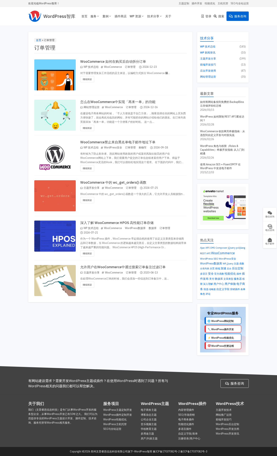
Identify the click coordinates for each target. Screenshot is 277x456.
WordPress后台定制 (227, 424)
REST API (205, 253)
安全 (211, 273)
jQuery (232, 247)
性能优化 (210, 3)
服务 (93, 16)
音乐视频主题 (149, 424)
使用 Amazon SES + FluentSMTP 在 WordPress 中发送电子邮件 (220, 166)
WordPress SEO (209, 258)
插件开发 (197, 3)
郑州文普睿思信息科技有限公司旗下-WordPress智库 (121, 451)
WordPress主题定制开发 (117, 410)
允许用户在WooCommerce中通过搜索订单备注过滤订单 (123, 267)
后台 (229, 268)
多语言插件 (184, 429)
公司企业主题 (149, 419)
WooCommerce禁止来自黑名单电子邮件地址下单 (117, 142)
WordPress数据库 (135, 228)
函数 (241, 263)
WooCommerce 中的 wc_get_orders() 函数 (113, 182)
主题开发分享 (91, 187)
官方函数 (219, 273)
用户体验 (230, 284)
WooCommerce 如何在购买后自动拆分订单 (113, 61)
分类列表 (204, 268)
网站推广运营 (224, 414)
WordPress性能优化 (115, 419)
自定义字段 (223, 289)
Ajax (202, 247)
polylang (240, 247)
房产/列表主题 (149, 438)
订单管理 (130, 67)
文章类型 (228, 278)
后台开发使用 (208, 70)
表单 (242, 289)
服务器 (238, 278)
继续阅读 (87, 79)
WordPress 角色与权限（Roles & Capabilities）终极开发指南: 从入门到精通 (222, 149)
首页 (84, 16)
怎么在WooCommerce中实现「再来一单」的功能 (117, 102)
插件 (238, 273)
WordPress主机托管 (115, 424)
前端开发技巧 (208, 64)
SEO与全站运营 (240, 3)
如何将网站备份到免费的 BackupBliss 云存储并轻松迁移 (222, 103)
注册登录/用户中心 (189, 438)
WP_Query (228, 263)
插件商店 (121, 16)
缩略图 (212, 289)
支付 (211, 278)
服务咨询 (240, 16)
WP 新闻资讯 (207, 52)
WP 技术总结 (91, 67)
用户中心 (218, 284)
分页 (212, 268)
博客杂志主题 (149, 414)
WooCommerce (113, 67)
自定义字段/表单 (188, 433)
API (207, 247)
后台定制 (237, 268)
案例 (106, 16)
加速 (223, 268)
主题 (236, 263)
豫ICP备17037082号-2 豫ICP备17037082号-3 (180, 451)
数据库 (153, 228)
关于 (168, 16)
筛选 (206, 289)
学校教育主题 (149, 429)
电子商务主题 (149, 410)
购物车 (143, 147)
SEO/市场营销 (186, 414)
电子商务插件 (186, 419)
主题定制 (184, 3)
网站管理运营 (91, 107)
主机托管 (223, 3)
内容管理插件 (186, 410)
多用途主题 (147, 433)
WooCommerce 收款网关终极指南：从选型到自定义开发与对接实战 (222, 133)
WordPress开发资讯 (227, 433)
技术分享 (153, 16)
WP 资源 (135, 16)
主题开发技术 (224, 410)
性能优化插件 (186, 424)
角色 (202, 293)
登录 (208, 16)
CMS (212, 247)
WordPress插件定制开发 (117, 414)
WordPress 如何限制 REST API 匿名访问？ (222, 118)
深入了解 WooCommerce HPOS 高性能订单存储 (117, 223)
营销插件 (235, 289)
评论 (208, 294)
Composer (221, 247)
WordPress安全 (113, 147)
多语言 (203, 273)
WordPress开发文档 (227, 429)
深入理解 (208, 283)
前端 (217, 268)
